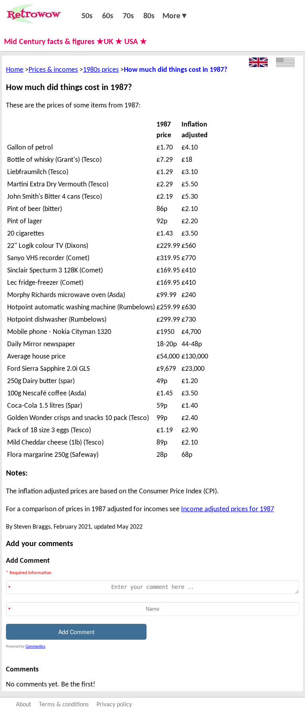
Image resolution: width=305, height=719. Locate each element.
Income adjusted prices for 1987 (227, 509)
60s (107, 16)
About (23, 705)
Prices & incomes (53, 70)
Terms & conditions (64, 705)
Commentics (35, 646)
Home (14, 70)
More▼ (175, 16)
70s (128, 16)
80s (148, 16)
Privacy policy (114, 705)
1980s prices (101, 70)
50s (87, 16)
